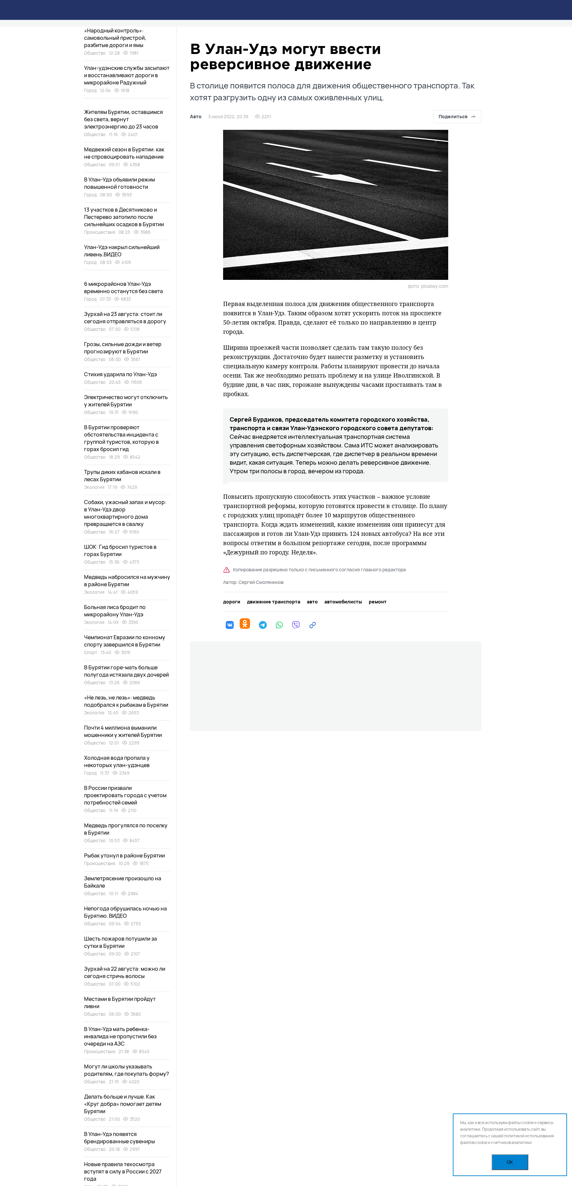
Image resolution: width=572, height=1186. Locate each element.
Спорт (90, 652)
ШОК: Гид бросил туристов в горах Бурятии (120, 550)
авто (312, 602)
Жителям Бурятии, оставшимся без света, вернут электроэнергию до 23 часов (123, 119)
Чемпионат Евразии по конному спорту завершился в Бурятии (124, 641)
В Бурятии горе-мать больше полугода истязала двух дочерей (126, 671)
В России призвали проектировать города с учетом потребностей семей (125, 795)
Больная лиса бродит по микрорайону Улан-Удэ (115, 610)
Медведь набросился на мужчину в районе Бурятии (127, 580)
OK (510, 1162)
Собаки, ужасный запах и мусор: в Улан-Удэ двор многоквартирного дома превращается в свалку (125, 513)
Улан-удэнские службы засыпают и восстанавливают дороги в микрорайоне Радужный (126, 75)
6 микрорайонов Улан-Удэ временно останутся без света (123, 287)
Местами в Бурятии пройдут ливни (120, 1002)
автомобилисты (343, 602)
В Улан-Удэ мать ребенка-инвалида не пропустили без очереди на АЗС (120, 1036)
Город (90, 90)
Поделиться (453, 116)
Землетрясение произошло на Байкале (122, 882)
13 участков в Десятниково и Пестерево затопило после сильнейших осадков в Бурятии (124, 217)
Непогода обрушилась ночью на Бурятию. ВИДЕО (125, 912)
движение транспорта (273, 602)
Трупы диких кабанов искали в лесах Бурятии (122, 475)
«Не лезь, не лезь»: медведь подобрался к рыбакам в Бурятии (126, 701)
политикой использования (529, 1136)
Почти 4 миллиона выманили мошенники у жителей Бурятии (123, 731)
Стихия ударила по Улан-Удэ (120, 374)
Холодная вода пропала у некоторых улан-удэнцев (117, 761)
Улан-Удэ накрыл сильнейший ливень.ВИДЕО (122, 250)
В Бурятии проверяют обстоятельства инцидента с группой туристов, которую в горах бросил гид (121, 438)
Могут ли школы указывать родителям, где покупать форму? (126, 1070)
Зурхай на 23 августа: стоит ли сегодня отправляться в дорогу (125, 317)
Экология (94, 487)
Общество (95, 53)
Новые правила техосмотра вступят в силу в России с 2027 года (123, 1171)
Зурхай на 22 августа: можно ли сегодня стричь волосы (124, 972)
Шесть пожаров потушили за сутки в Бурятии (120, 942)
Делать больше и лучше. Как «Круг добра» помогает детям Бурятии (122, 1104)
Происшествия (99, 232)
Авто (196, 117)
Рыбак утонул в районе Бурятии (124, 855)
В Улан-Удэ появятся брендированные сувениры (119, 1137)
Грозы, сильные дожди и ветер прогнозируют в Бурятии (123, 347)
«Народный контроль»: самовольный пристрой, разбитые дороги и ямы (115, 38)
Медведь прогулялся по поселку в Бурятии (125, 829)
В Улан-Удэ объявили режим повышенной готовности (119, 183)
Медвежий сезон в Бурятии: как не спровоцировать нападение (124, 153)
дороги (231, 602)
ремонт (378, 602)
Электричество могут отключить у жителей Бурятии (126, 400)
